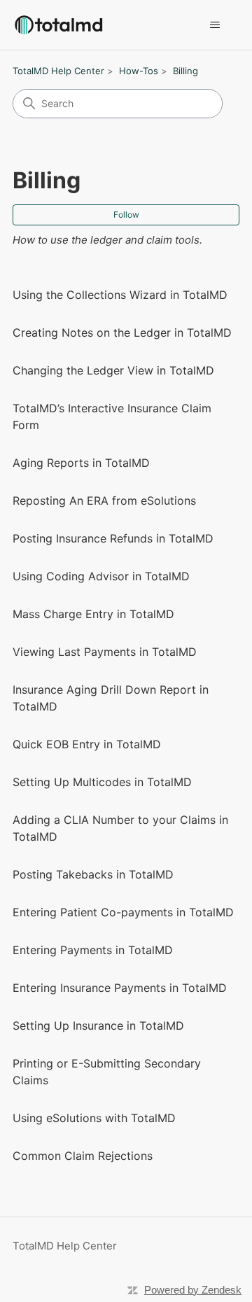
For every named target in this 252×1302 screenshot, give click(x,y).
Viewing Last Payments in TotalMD (105, 652)
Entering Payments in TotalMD (93, 950)
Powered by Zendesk (192, 1290)
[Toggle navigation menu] (214, 25)
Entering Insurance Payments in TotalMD (120, 988)
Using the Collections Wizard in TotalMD (120, 295)
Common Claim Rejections (83, 1156)
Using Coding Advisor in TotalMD (101, 576)
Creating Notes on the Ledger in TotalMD (122, 333)
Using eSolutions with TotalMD (94, 1118)
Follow (126, 214)
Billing (185, 70)
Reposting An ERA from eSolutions (104, 500)
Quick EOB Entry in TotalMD (87, 744)
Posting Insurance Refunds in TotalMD (113, 538)
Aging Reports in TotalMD (81, 463)
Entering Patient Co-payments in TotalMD (123, 912)
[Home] (58, 25)
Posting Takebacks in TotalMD (93, 874)
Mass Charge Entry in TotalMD (93, 614)
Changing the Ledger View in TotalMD (113, 370)
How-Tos (138, 70)
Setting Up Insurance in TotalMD (98, 1025)
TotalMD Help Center (58, 70)
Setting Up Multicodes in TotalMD (102, 782)
